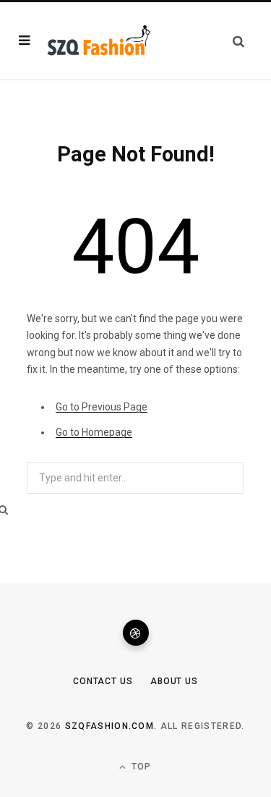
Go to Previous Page (101, 407)
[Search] (238, 41)
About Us (174, 681)
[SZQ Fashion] (99, 40)
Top (140, 767)
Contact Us (103, 681)
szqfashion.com (109, 726)
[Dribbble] (136, 633)
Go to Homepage (94, 432)
